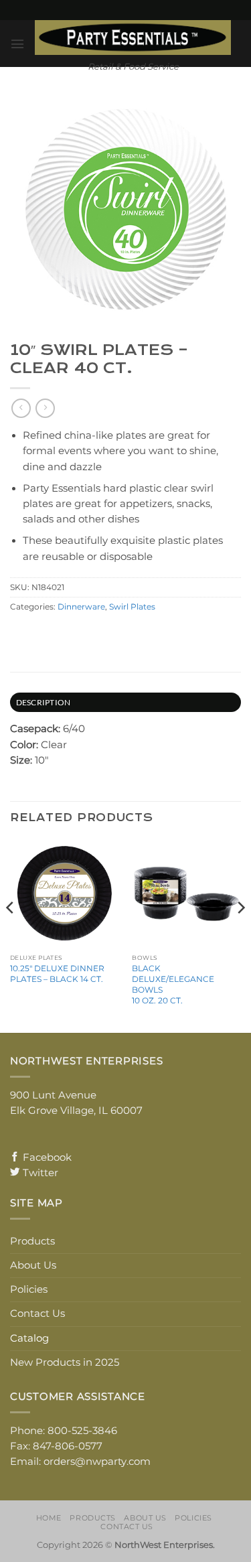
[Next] (240, 934)
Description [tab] (43, 702)
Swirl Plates (132, 607)
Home (49, 1517)
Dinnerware (81, 607)
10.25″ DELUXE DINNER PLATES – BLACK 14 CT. (57, 973)
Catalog (29, 1338)
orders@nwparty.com (97, 1462)
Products (32, 1241)
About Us (33, 1265)
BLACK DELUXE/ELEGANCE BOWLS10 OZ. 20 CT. (173, 984)
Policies (29, 1289)
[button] (17, 44)
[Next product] (20, 408)
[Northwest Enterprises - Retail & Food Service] (133, 37)
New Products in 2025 (64, 1362)
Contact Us (37, 1313)
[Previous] (11, 934)
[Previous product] (44, 408)
